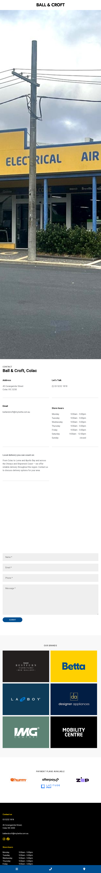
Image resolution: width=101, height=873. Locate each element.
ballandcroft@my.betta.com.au (15, 833)
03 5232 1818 (60, 386)
